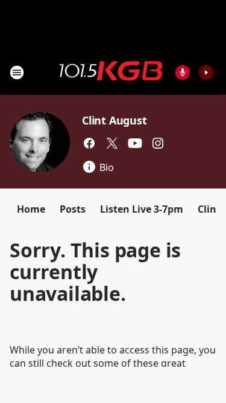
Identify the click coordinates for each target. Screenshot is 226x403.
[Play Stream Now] (206, 72)
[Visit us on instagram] (158, 143)
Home (31, 209)
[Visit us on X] (112, 143)
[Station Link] (109, 72)
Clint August (114, 120)
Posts (73, 209)
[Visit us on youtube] (135, 143)
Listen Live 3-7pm (141, 209)
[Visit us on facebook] (89, 143)
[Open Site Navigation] (17, 72)
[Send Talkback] (182, 72)
